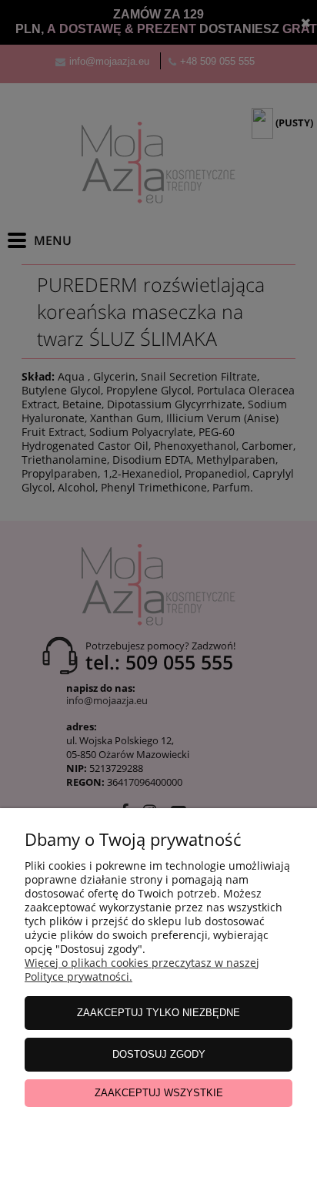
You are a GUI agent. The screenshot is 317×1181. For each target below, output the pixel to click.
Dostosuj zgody (158, 1054)
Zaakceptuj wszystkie (159, 1093)
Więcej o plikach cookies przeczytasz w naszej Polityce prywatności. (142, 969)
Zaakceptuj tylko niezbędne (158, 1012)
